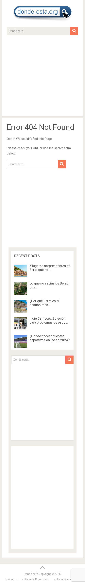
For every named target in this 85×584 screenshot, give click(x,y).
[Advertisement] (42, 77)
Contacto (10, 579)
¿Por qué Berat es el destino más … (44, 303)
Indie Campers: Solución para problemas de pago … (48, 320)
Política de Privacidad (35, 579)
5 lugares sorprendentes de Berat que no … (49, 268)
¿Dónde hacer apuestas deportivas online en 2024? (49, 338)
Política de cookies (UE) (68, 579)
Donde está (31, 574)
